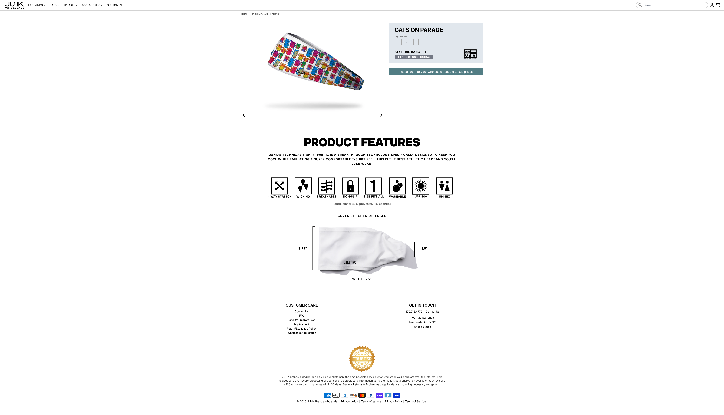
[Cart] (718, 5)
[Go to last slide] (244, 115)
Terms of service (371, 401)
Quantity (402, 36)
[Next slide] (381, 115)
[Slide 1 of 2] (312, 68)
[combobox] (672, 5)
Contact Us (432, 311)
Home (244, 14)
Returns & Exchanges (366, 384)
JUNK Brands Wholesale (322, 401)
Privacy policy (349, 401)
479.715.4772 (413, 311)
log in (412, 72)
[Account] (712, 5)
